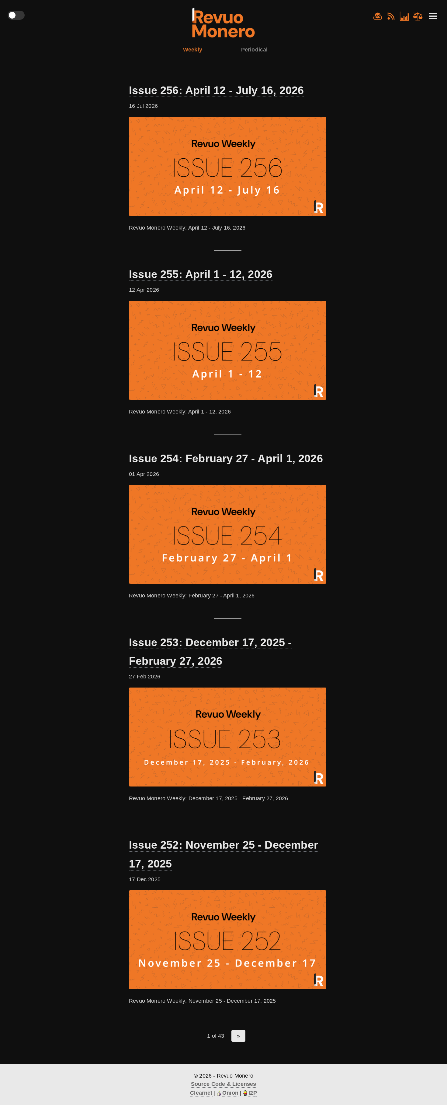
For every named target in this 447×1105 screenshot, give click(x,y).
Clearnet (201, 1093)
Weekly (192, 50)
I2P (252, 1093)
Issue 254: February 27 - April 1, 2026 (226, 458)
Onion (230, 1093)
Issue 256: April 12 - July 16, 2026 (216, 90)
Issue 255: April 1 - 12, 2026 (200, 274)
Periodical (254, 50)
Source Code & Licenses (223, 1084)
